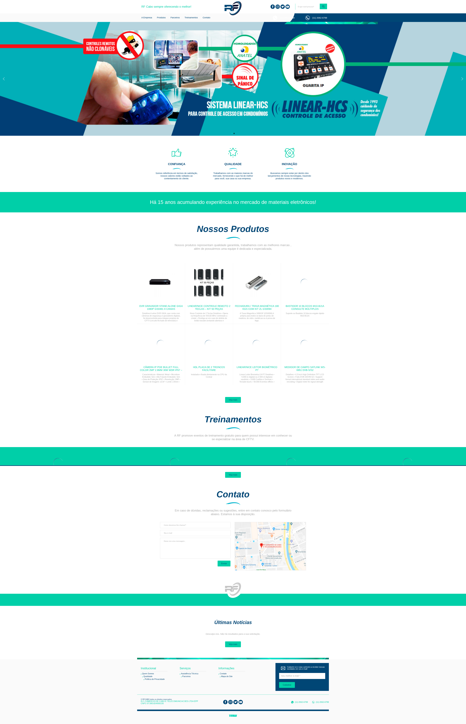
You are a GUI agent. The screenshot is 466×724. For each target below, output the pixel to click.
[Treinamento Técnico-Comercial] (174, 463)
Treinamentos (191, 17)
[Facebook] (272, 6)
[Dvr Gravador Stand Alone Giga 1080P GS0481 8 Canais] (161, 283)
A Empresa (146, 17)
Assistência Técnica (189, 674)
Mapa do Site (227, 676)
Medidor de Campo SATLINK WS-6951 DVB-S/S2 (304, 368)
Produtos (161, 17)
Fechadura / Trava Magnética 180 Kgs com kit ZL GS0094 (257, 307)
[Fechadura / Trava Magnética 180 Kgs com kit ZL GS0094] (256, 283)
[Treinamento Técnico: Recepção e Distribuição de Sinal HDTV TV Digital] (291, 463)
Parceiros (175, 17)
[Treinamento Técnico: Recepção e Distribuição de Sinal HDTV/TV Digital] (58, 463)
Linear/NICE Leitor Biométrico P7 (257, 368)
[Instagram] (277, 6)
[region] (233, 79)
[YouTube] (287, 6)
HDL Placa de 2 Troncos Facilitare (209, 368)
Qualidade (147, 676)
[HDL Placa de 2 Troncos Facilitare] (209, 344)
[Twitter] (282, 6)
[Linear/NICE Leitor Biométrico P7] (256, 344)
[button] (4, 79)
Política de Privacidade (155, 679)
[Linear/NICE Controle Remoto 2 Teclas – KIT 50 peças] (209, 283)
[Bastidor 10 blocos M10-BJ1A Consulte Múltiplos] (305, 283)
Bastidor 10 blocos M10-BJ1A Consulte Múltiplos (305, 307)
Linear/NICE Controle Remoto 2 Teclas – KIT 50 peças (209, 307)
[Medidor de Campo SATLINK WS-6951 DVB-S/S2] (305, 344)
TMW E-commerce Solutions (233, 716)
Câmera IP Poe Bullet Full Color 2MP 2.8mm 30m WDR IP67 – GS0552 (161, 370)
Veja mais (233, 400)
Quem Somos (148, 674)
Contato (206, 17)
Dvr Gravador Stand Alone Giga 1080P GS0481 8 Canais (161, 307)
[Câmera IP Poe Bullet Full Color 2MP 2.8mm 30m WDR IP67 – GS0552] (161, 344)
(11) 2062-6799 (287, 18)
